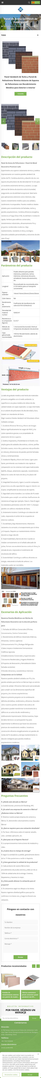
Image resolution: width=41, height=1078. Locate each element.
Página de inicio (8, 26)
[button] (33, 966)
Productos (19, 26)
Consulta (21, 94)
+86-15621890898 (7, 1041)
